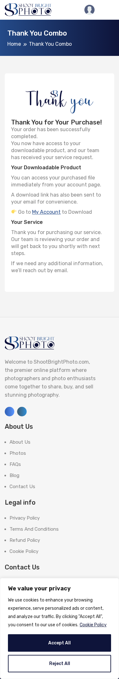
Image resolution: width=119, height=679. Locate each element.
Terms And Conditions (34, 529)
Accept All (59, 643)
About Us (20, 442)
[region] (59, 628)
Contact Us (22, 486)
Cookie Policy (93, 625)
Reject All (59, 663)
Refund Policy (25, 540)
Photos (18, 453)
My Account (46, 212)
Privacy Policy (25, 518)
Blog (14, 475)
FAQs (15, 464)
